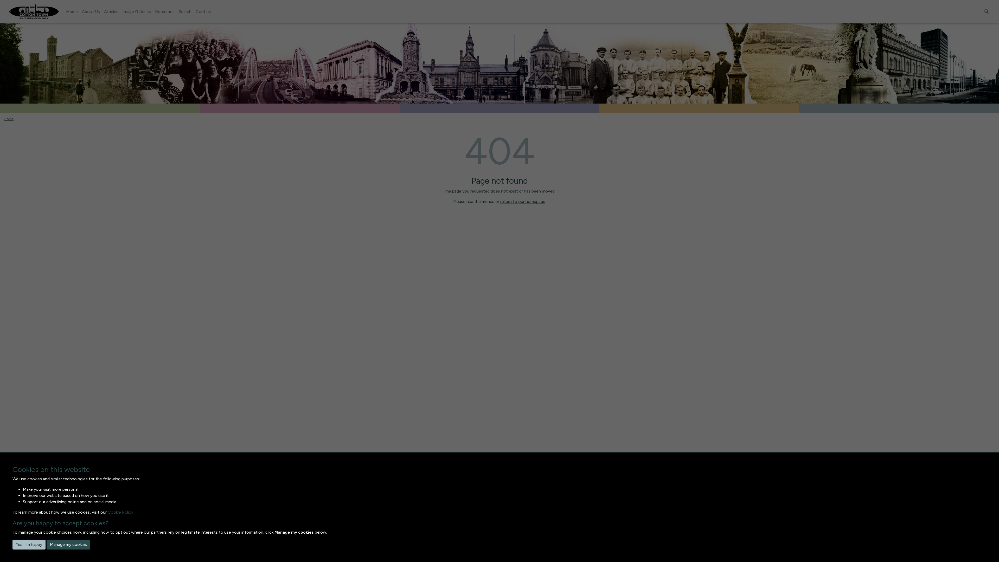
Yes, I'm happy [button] (29, 544)
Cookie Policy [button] (120, 512)
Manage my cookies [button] (68, 544)
